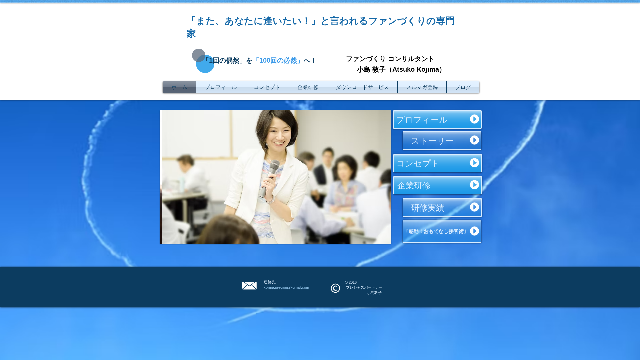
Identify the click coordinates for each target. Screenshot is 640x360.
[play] (377, 237)
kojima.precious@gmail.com (286, 287)
